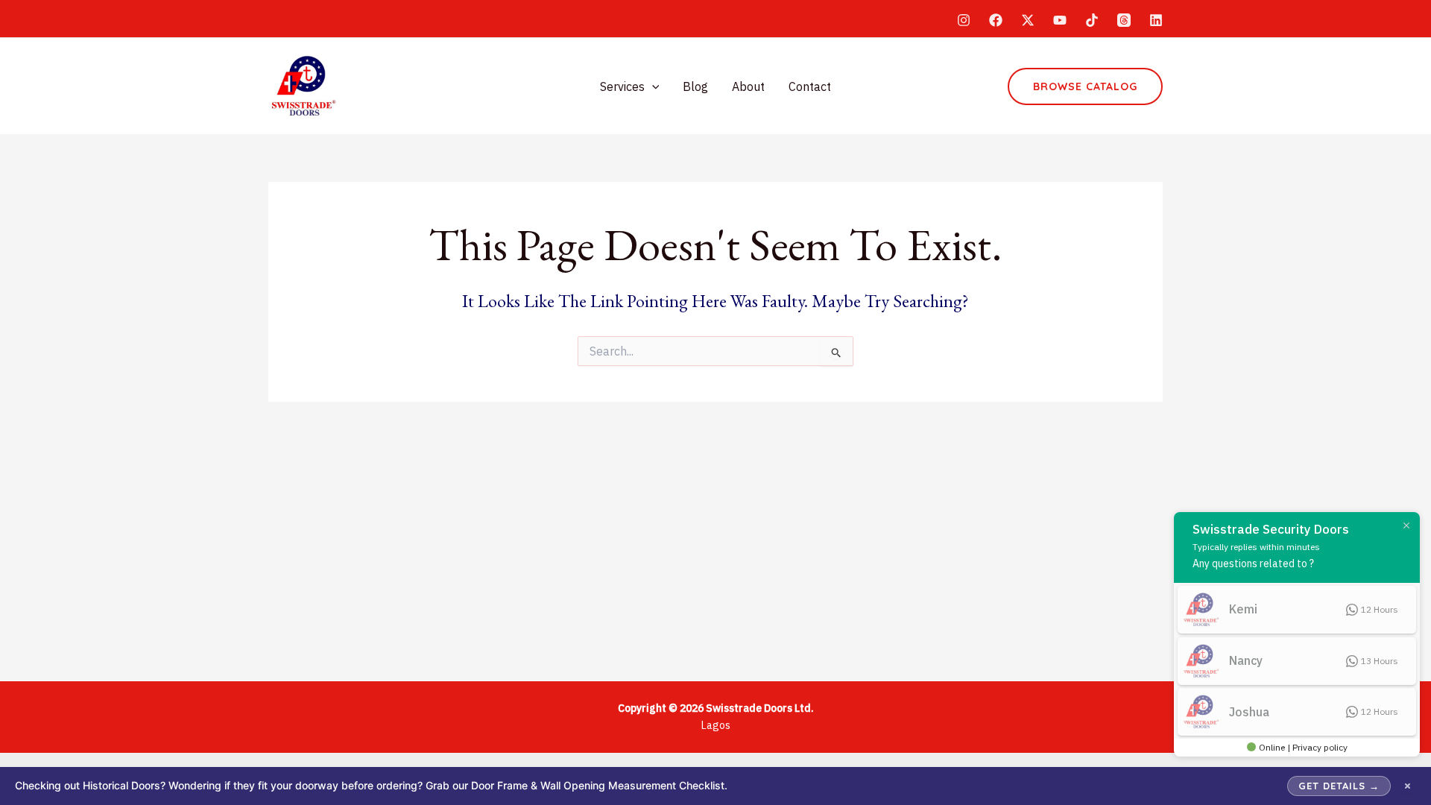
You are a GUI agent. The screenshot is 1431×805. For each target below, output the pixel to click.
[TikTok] (1092, 20)
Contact (810, 86)
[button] (652, 86)
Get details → (1339, 786)
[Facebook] (995, 20)
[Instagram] (963, 20)
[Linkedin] (1156, 20)
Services (622, 86)
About (748, 86)
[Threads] (1124, 20)
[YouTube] (1060, 20)
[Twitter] (1027, 20)
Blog (695, 86)
